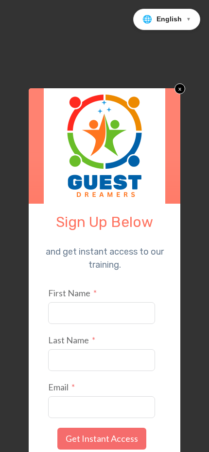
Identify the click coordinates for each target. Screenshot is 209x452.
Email (58, 387)
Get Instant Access (102, 438)
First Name (69, 293)
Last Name (68, 340)
